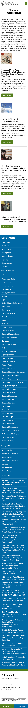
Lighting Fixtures (8, 355)
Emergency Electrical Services (13, 382)
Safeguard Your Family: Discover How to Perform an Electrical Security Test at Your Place (12, 73)
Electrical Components (10, 389)
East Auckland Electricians (8, 698)
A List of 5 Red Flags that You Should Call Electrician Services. (13, 578)
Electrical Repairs (8, 399)
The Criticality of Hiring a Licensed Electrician (11, 120)
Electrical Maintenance (10, 430)
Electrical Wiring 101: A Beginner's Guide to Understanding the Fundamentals (10, 538)
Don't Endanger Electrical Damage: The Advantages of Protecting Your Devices (12, 558)
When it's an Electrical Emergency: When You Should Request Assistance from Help (13, 219)
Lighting (5, 259)
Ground (4, 320)
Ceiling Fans (6, 253)
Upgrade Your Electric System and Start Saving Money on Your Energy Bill (14, 585)
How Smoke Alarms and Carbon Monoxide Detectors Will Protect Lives (13, 498)
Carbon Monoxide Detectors (12, 303)
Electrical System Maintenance (13, 372)
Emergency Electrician (10, 460)
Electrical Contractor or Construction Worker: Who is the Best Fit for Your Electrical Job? (13, 169)
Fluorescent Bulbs (8, 279)
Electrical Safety (8, 424)
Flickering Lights (8, 417)
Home (5, 700)
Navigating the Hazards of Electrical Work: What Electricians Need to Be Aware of (14, 651)
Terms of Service (22, 698)
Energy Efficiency (8, 293)
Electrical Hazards (8, 393)
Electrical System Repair (11, 375)
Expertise (5, 341)
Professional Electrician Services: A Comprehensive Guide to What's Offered (14, 522)
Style (3, 300)
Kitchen (5, 266)
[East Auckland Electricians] (10, 5)
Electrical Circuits (8, 368)
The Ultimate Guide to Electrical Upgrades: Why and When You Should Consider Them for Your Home (13, 548)
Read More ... (7, 95)
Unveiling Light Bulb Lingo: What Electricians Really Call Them (14, 599)
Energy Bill (6, 306)
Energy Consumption (9, 386)
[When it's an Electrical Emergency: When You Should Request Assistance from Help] (6, 211)
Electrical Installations (10, 337)
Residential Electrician (10, 454)
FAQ (3, 348)
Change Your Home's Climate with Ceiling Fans (12, 644)
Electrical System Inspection (12, 379)
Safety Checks (7, 249)
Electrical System (8, 413)
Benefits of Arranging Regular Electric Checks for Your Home (13, 631)
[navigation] (26, 3)
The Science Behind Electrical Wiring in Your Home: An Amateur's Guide (12, 606)
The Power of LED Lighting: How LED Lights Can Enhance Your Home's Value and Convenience (14, 514)
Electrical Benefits (8, 313)
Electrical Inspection (9, 396)
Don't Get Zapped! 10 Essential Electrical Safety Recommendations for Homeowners (12, 623)
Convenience (6, 289)
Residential (6, 246)
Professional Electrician (10, 434)
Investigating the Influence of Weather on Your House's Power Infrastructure (13, 482)
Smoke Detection (8, 331)
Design (4, 296)
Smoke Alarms (7, 256)
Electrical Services (8, 403)
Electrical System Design (11, 334)
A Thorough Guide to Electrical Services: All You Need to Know (13, 664)
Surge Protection (8, 317)
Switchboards (7, 263)
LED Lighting (6, 282)
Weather (5, 324)
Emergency (6, 242)
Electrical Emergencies (10, 427)
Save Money (6, 310)
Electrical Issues (8, 437)
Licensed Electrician (9, 362)
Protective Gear (7, 358)
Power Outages (7, 420)
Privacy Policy (5, 699)
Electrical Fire (7, 410)
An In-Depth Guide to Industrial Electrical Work (13, 658)
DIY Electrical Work (9, 351)
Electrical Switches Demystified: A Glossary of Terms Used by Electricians (13, 638)
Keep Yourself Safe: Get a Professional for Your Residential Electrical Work (14, 614)
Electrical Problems (9, 344)
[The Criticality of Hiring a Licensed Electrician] (6, 113)
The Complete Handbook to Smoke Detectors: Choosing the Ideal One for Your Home (13, 506)
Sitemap (11, 699)
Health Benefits (7, 286)
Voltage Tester (7, 365)
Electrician (6, 406)
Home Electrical (7, 327)
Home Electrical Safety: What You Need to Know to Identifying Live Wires (12, 565)
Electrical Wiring (8, 441)
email (7, 270)
